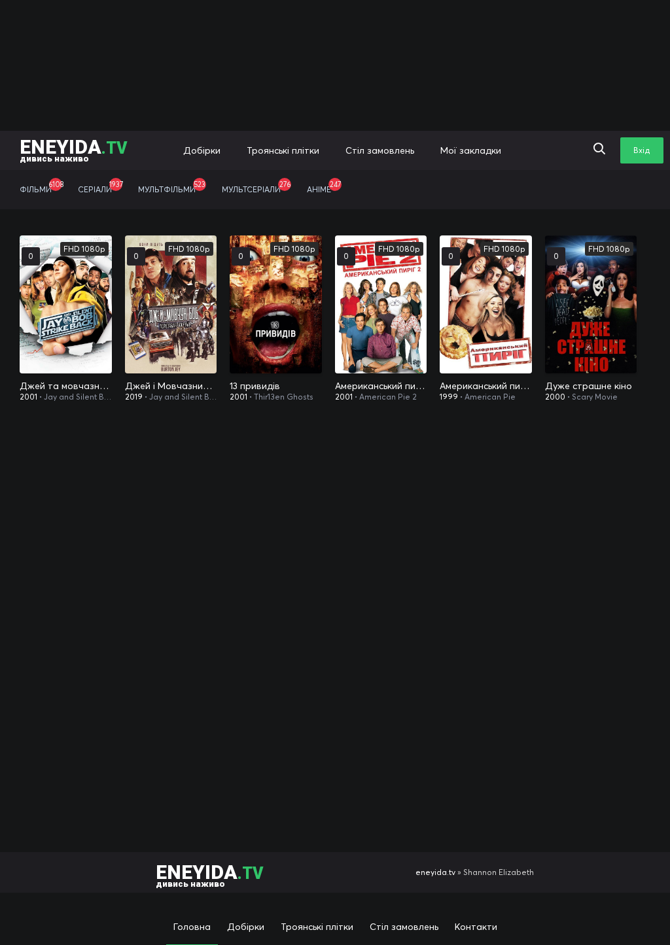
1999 (449, 397)
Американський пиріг (486, 386)
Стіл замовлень (379, 150)
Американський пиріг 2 (381, 386)
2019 (134, 397)
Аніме (324, 187)
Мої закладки (470, 150)
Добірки (201, 150)
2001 (28, 397)
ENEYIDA (74, 149)
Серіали (100, 187)
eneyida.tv (435, 872)
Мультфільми (171, 187)
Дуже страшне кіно (588, 386)
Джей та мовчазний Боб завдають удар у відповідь (66, 386)
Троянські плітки (283, 150)
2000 (555, 397)
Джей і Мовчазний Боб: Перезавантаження (171, 386)
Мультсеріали (256, 187)
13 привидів (255, 386)
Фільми (41, 187)
